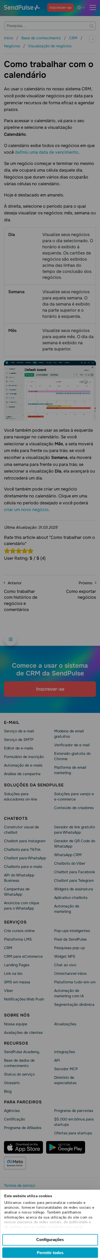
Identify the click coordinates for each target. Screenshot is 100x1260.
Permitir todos (50, 1252)
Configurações (50, 1239)
